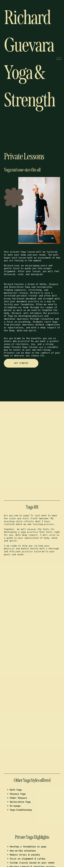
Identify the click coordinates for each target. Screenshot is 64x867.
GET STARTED (21, 363)
